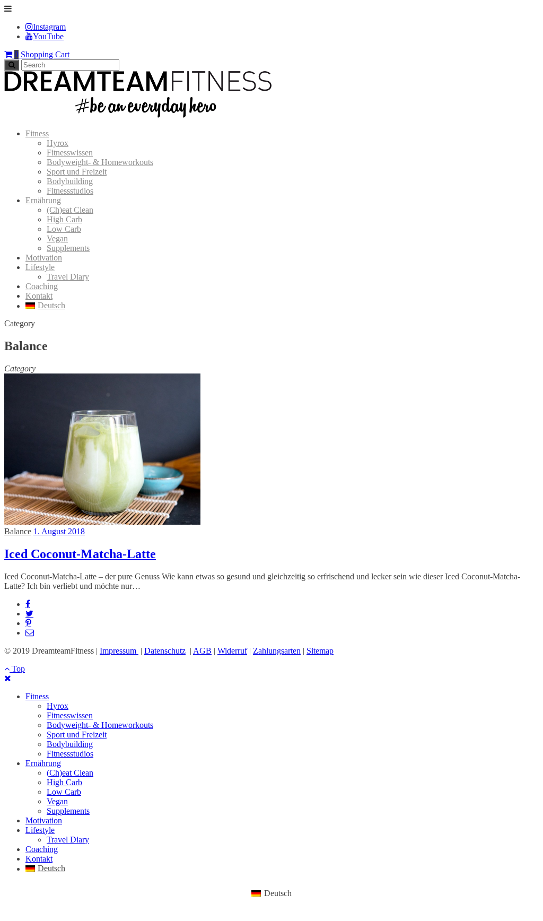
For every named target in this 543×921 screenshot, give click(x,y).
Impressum (119, 650)
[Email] (29, 632)
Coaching (41, 286)
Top (17, 668)
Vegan (57, 238)
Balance (17, 531)
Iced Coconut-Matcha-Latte (80, 554)
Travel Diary (68, 276)
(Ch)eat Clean (70, 209)
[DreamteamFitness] (138, 115)
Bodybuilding (70, 181)
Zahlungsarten (277, 650)
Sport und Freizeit (77, 171)
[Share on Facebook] (27, 603)
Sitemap (320, 650)
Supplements (68, 248)
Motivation (43, 257)
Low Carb (64, 228)
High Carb (64, 219)
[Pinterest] (28, 623)
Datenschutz (165, 650)
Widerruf (232, 650)
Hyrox (57, 142)
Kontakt (38, 295)
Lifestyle (40, 267)
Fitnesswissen (70, 152)
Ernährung (43, 200)
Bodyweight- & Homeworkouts (100, 162)
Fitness (37, 133)
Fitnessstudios (70, 190)
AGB (202, 650)
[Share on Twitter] (29, 613)
